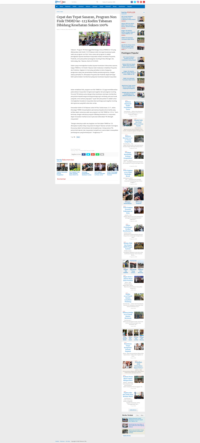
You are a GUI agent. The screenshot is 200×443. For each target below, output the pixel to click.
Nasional (67, 6)
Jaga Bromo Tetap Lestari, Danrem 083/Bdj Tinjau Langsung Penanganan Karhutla (128, 47)
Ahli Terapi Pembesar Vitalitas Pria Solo (139, 203)
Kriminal (81, 6)
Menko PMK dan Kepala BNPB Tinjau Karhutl (128, 246)
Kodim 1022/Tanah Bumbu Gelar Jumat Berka (125, 340)
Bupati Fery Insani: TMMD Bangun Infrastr (130, 340)
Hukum (88, 6)
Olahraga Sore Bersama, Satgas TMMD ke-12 (140, 273)
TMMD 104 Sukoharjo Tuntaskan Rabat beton (127, 38)
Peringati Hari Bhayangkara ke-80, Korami (143, 340)
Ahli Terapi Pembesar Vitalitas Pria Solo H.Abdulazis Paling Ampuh (128, 18)
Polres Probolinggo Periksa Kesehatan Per (128, 228)
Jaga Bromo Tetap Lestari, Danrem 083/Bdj (133, 272)
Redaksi (57, 441)
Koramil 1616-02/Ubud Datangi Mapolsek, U (136, 340)
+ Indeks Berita (126, 435)
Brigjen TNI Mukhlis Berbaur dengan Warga (125, 273)
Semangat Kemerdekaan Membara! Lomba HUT (128, 204)
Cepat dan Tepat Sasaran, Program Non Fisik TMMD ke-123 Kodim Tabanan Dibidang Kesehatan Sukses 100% (87, 21)
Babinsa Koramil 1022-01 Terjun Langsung (128, 139)
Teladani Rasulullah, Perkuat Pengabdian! (128, 155)
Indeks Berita (133, 410)
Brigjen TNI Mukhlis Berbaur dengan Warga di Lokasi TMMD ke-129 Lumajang (128, 33)
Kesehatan (122, 6)
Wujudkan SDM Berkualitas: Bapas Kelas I (138, 365)
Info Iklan (68, 441)
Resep (114, 6)
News (61, 6)
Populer (129, 6)
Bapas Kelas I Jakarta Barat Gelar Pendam (128, 278)
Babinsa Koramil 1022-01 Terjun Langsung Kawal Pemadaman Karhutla (136, 431)
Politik (74, 6)
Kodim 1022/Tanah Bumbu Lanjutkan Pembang (128, 298)
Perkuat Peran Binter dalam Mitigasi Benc (128, 378)
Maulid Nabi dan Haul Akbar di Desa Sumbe (138, 123)
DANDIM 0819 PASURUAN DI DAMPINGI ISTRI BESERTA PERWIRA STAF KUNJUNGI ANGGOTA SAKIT (129, 95)
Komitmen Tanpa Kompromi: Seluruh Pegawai (128, 347)
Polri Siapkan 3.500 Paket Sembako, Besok (128, 173)
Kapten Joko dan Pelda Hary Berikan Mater (128, 394)
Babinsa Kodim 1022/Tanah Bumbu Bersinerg (128, 315)
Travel (101, 6)
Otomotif (108, 6)
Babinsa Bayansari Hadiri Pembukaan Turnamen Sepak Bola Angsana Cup (136, 420)
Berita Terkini (127, 415)
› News (61, 11)
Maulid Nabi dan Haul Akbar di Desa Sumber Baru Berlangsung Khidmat (136, 425)
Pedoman (62, 441)
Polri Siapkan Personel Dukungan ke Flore (128, 210)
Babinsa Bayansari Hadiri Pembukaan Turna (128, 105)
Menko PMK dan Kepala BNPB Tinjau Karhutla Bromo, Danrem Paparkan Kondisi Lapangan (128, 26)
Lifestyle (94, 6)
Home (58, 11)
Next (142, 415)
